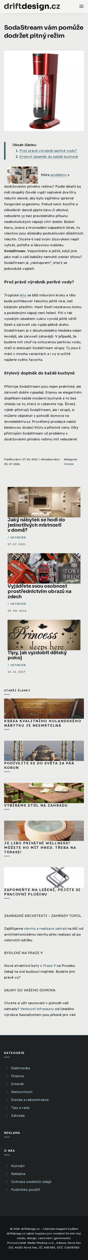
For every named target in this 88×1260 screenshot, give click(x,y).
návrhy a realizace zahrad (45, 928)
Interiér (69, 464)
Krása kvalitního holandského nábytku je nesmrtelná (42, 723)
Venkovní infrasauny (37, 1009)
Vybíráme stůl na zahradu (36, 805)
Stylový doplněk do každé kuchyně (48, 156)
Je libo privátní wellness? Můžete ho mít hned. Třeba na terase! (40, 847)
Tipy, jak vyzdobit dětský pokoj (37, 655)
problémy (59, 175)
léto (23, 295)
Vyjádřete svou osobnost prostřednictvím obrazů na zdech (39, 591)
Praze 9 (49, 965)
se (23, 216)
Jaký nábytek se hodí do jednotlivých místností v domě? (36, 525)
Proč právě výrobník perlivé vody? (48, 150)
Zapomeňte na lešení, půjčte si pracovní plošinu (42, 892)
